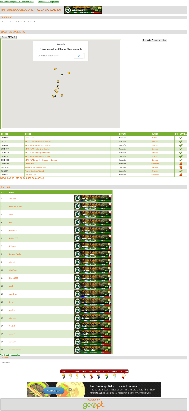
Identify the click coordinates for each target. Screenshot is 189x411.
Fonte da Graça (30, 138)
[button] (55, 68)
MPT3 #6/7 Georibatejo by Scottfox (37, 156)
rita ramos (13, 318)
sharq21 (12, 262)
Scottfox (155, 141)
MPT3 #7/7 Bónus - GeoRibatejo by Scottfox (41, 160)
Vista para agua (30, 175)
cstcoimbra (155, 164)
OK (79, 56)
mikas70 (12, 334)
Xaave (11, 214)
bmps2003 (13, 230)
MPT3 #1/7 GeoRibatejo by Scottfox (38, 141)
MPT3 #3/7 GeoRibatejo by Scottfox (38, 145)
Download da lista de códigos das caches (22, 178)
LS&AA (154, 138)
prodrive (12, 310)
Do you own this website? (48, 56)
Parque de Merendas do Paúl (35, 167)
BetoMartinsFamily (16, 206)
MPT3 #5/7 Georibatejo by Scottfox (37, 152)
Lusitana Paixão (15, 254)
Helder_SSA (13, 238)
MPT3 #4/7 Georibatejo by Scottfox (37, 149)
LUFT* (11, 222)
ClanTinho (13, 270)
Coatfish (12, 326)
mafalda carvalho (45, 9)
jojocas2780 (13, 278)
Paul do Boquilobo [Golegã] (34, 171)
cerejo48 (12, 342)
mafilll (11, 286)
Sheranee (154, 167)
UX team (12, 246)
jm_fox (11, 302)
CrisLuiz (155, 171)
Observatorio (29, 164)
